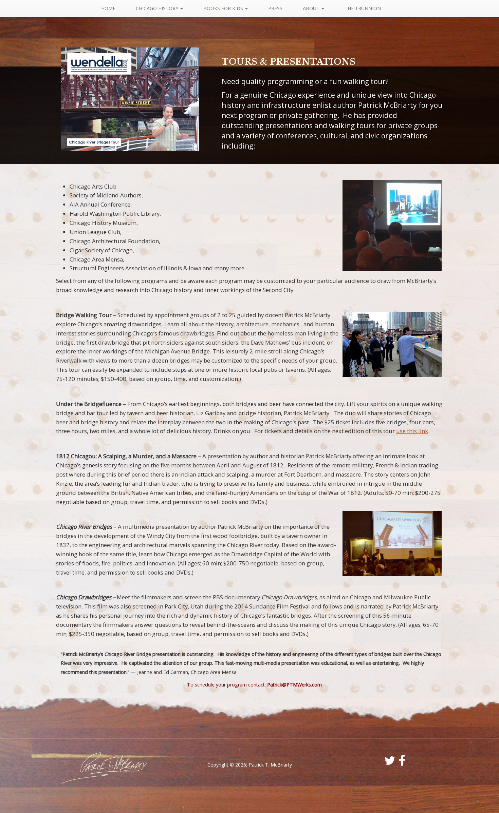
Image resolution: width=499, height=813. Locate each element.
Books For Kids (223, 8)
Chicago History (158, 8)
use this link (412, 431)
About (312, 8)
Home (108, 8)
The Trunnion (363, 8)
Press (275, 8)
